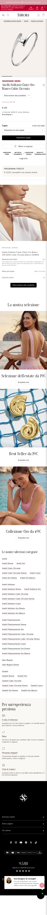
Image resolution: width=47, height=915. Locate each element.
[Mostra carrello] (43, 15)
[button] (23, 156)
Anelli (26, 21)
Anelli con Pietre (37, 21)
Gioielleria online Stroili (12, 21)
